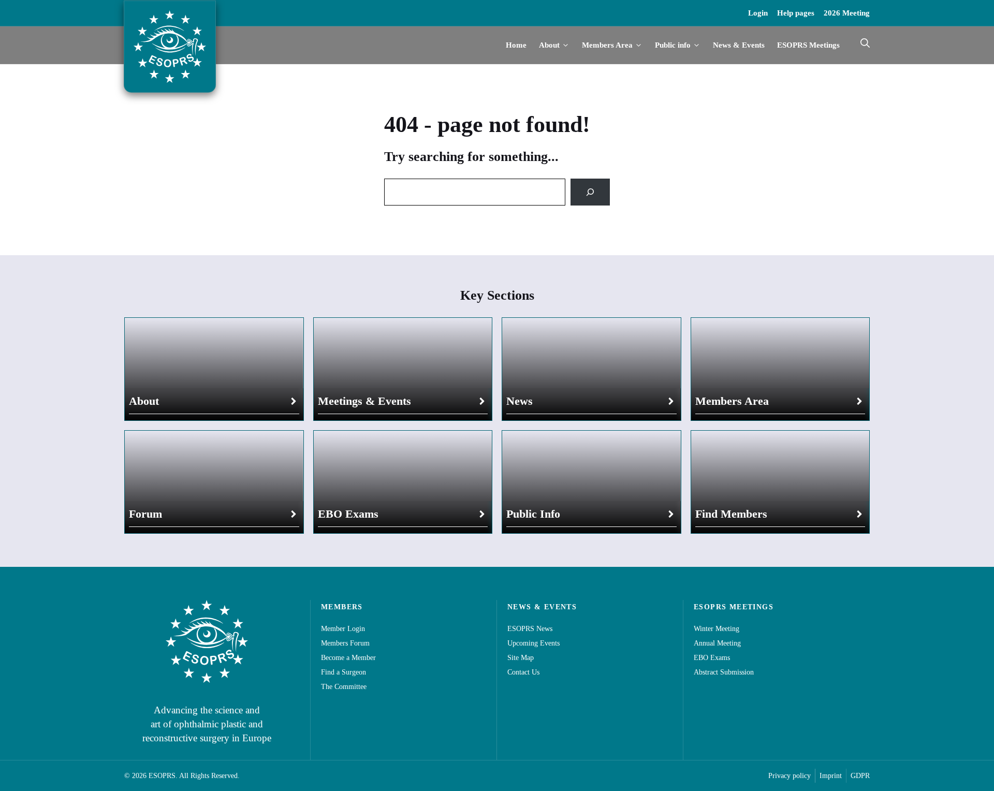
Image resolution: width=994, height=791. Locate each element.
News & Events (739, 45)
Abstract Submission (724, 672)
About (144, 400)
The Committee (344, 687)
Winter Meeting (716, 629)
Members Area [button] (607, 45)
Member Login (343, 629)
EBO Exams (348, 513)
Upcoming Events (533, 643)
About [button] (549, 45)
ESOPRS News (529, 629)
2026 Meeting (847, 13)
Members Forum (345, 643)
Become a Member (348, 658)
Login (758, 13)
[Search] (590, 192)
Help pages (795, 13)
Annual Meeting (717, 643)
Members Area (732, 400)
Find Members (731, 513)
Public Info (533, 513)
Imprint (831, 776)
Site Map (520, 658)
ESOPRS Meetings (808, 45)
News (519, 400)
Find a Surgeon (343, 672)
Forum (145, 513)
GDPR (860, 776)
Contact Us (523, 672)
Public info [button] (673, 45)
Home (516, 45)
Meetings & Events (364, 400)
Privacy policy (789, 776)
